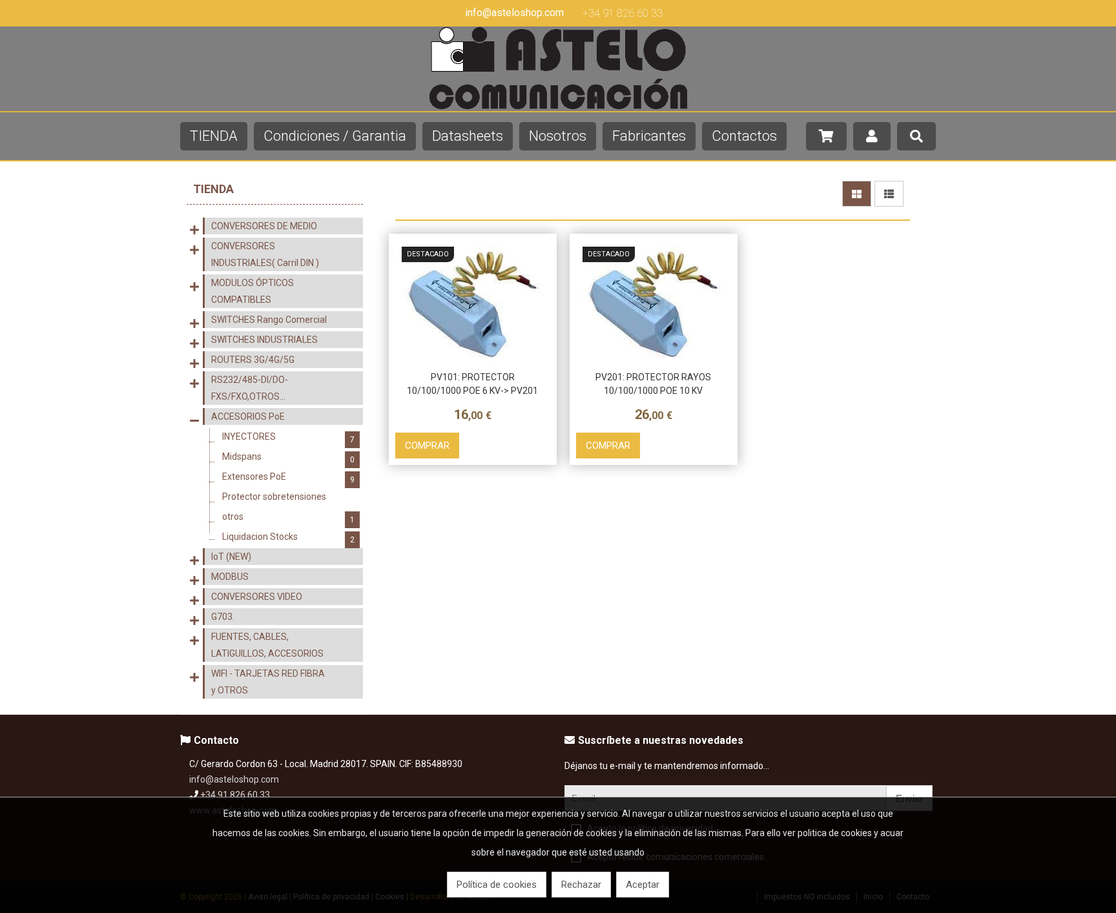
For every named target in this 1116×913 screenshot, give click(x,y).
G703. (222, 616)
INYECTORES (288, 437)
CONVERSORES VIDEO (256, 596)
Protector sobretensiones (288, 497)
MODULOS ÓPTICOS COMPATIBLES (252, 291)
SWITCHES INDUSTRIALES (264, 339)
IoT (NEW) (231, 556)
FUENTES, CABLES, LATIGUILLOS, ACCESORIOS (267, 645)
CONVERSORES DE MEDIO (264, 226)
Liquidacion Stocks (288, 537)
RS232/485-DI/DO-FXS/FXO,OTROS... (249, 388)
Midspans (288, 457)
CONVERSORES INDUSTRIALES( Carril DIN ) (265, 254)
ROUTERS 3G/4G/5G (252, 359)
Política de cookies (497, 884)
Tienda (213, 189)
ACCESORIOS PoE (248, 416)
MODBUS (230, 576)
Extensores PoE (288, 477)
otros (288, 517)
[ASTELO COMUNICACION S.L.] (558, 106)
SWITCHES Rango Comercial (269, 319)
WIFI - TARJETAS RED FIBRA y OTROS (268, 681)
